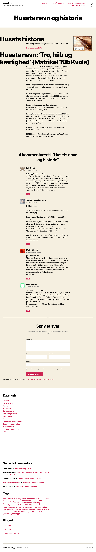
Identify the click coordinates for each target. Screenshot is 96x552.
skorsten (40, 509)
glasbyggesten (35, 501)
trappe (28, 512)
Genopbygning (8, 411)
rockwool (18, 509)
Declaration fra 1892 (34, 48)
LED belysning (18, 507)
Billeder (44, 3)
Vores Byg (7, 3)
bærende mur (32, 499)
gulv (40, 501)
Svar (28, 194)
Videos (5, 432)
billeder (10, 498)
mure (35, 507)
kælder (43, 505)
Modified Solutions (12, 533)
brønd (24, 499)
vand (32, 512)
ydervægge (15, 514)
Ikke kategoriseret (10, 414)
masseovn (29, 507)
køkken (5, 507)
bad (4, 499)
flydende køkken (18, 501)
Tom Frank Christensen (11, 483)
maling (24, 507)
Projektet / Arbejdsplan (57, 3)
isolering (28, 505)
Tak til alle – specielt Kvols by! (76, 3)
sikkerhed (32, 509)
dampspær (41, 499)
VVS (40, 512)
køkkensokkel (12, 507)
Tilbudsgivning (8, 427)
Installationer (19, 505)
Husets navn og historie (78, 5)
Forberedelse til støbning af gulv (30, 479)
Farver (5, 406)
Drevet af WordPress (23, 548)
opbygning (8, 509)
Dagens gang (8, 403)
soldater (46, 509)
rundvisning (25, 509)
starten (11, 512)
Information (7, 416)
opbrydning (42, 507)
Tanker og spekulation (11, 424)
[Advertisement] (26, 447)
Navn (28, 354)
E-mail (51, 354)
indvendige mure (8, 505)
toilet (23, 512)
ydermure (6, 514)
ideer (22, 503)
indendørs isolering (32, 503)
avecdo (8, 526)
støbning (17, 512)
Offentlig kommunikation (12, 421)
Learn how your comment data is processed (40, 379)
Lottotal (8, 529)
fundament (26, 501)
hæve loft (16, 503)
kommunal (36, 505)
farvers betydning (9, 501)
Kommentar (29, 339)
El (3, 501)
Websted (28, 361)
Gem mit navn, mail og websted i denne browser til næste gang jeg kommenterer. (48, 369)
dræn (47, 499)
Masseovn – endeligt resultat (33, 483)
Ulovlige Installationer (11, 429)
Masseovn (7, 419)
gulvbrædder (7, 503)
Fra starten (7, 408)
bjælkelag (17, 499)
